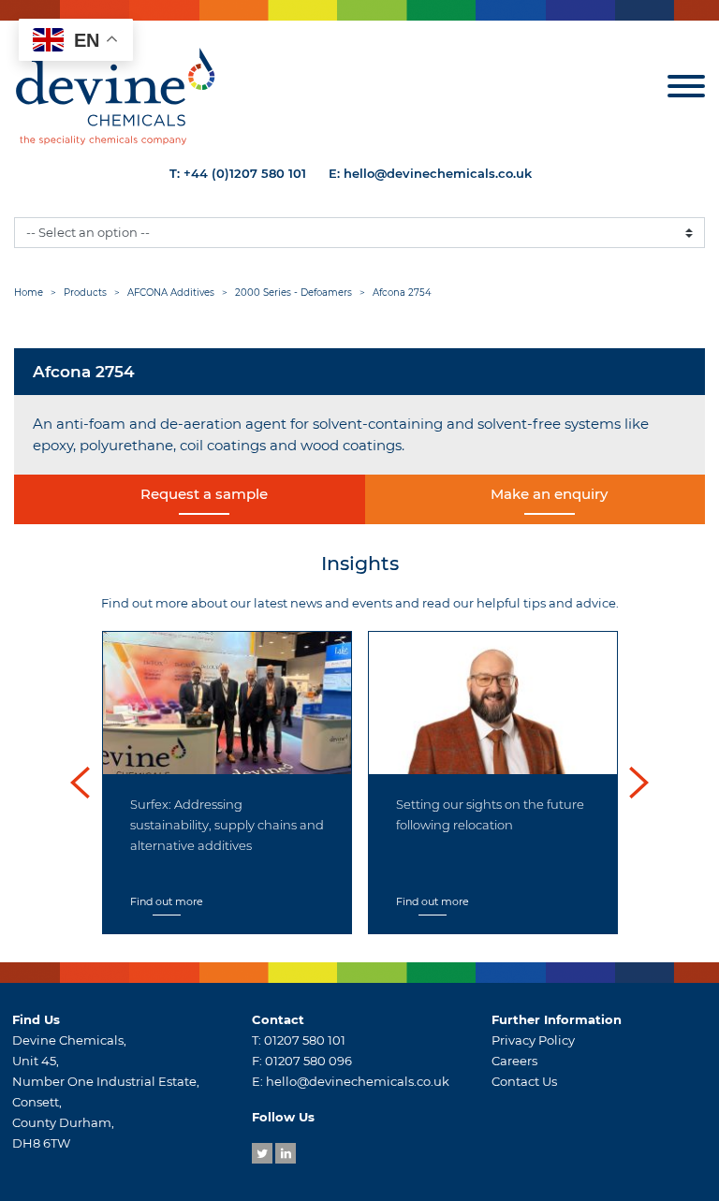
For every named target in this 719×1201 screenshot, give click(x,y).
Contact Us (524, 1081)
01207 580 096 (308, 1060)
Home (28, 292)
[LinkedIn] (285, 1153)
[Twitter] (262, 1153)
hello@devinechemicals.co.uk (438, 173)
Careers (514, 1060)
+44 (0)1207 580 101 (244, 173)
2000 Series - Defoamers (293, 292)
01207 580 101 (304, 1040)
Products (85, 292)
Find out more (166, 901)
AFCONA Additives (170, 292)
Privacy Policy (533, 1040)
